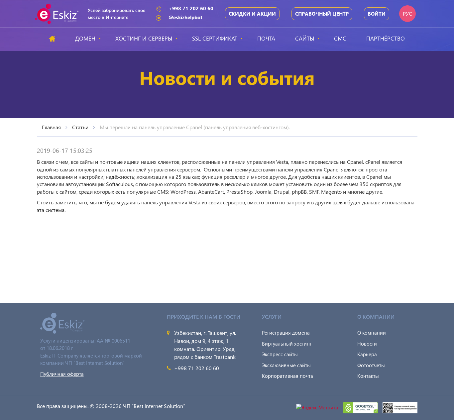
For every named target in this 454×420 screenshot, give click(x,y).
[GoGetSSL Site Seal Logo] (361, 406)
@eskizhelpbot (185, 17)
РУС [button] (407, 13)
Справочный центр (322, 13)
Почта (266, 38)
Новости (367, 343)
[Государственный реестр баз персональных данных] (400, 406)
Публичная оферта (62, 373)
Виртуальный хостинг (287, 343)
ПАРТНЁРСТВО (385, 38)
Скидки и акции (252, 13)
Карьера (367, 354)
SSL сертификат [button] (214, 38)
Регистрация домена (286, 332)
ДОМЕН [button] (85, 38)
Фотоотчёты (371, 365)
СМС (340, 38)
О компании (371, 332)
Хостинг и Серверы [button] (143, 38)
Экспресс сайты (280, 354)
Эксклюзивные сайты (286, 365)
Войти (377, 13)
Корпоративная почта (287, 375)
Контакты (368, 375)
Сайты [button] (304, 38)
